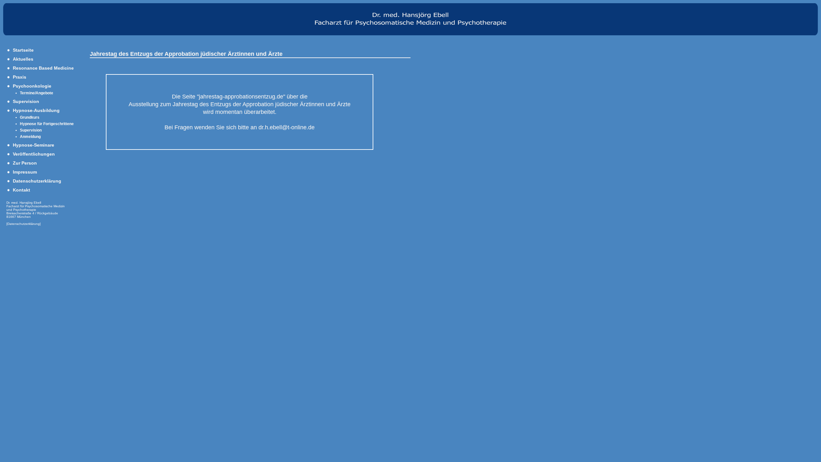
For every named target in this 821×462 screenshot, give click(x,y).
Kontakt (21, 190)
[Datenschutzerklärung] (23, 224)
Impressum (25, 172)
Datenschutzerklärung (37, 181)
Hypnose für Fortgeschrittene (47, 124)
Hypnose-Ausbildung (36, 110)
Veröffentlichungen (34, 154)
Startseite (23, 50)
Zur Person (25, 163)
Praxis (19, 77)
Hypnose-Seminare (33, 145)
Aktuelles (23, 59)
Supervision (26, 101)
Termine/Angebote (36, 93)
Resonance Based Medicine (43, 68)
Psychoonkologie (32, 86)
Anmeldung (30, 136)
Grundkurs (29, 117)
